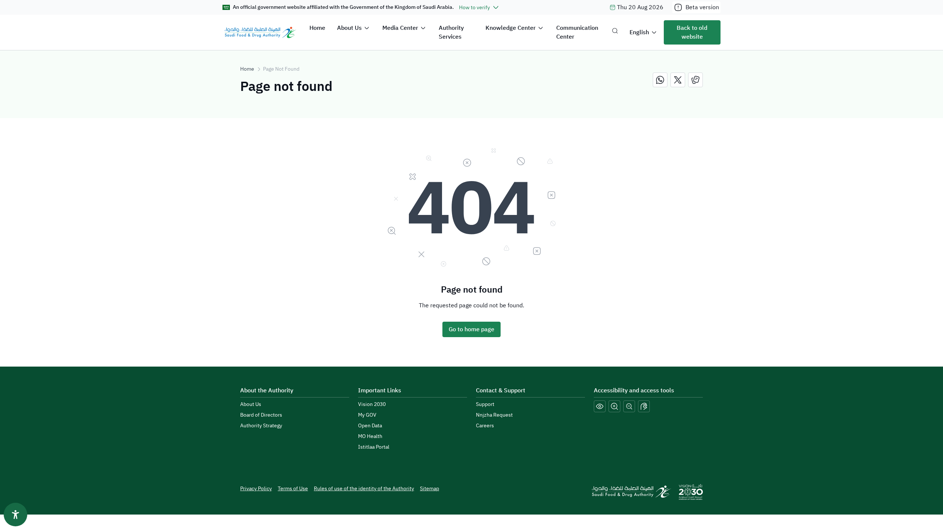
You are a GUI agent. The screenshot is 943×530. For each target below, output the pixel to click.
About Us (349, 28)
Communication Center (577, 32)
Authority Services (451, 32)
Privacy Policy (256, 488)
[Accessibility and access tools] (644, 406)
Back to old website (692, 32)
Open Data (370, 426)
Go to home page (471, 329)
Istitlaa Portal (373, 447)
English (639, 32)
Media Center (400, 28)
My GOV (367, 415)
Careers (485, 426)
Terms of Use (293, 488)
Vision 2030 (372, 404)
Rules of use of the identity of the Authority (364, 488)
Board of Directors (261, 415)
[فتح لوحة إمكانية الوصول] (15, 514)
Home (317, 28)
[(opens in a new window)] (660, 80)
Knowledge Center (510, 28)
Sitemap (429, 488)
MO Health (370, 436)
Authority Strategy (261, 426)
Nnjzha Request (494, 415)
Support (485, 404)
